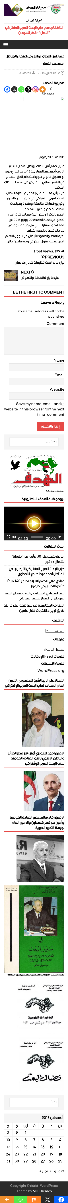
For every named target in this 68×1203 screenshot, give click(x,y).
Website (57, 389)
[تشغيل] (59, 537)
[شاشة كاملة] (8, 537)
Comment (55, 323)
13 (43, 1147)
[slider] (37, 537)
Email (59, 375)
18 (60, 1154)
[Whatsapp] (21, 89)
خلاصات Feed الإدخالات (47, 656)
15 (25, 1147)
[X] (14, 89)
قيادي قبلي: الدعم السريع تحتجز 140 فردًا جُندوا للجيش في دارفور (35, 583)
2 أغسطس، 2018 (49, 73)
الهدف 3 (25, 73)
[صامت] (14, 537)
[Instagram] (35, 89)
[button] (6, 44)
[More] (42, 89)
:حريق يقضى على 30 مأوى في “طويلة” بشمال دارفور (37, 559)
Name (59, 360)
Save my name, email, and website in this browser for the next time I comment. (34, 409)
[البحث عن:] (34, 442)
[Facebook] (7, 89)
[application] (34, 523)
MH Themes (42, 1191)
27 (43, 1161)
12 (51, 1147)
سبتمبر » (45, 1171)
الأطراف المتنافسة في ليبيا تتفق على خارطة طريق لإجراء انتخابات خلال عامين (34, 608)
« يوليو (59, 1171)
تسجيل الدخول (54, 650)
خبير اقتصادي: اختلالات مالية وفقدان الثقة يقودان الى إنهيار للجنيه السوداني (34, 596)
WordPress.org (51, 670)
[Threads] (28, 89)
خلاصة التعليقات (52, 663)
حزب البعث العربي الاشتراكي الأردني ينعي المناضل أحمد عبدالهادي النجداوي (36, 571)
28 (34, 1161)
